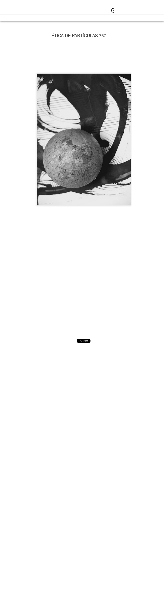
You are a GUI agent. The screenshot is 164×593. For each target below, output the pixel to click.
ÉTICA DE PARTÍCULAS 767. (79, 35)
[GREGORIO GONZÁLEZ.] (38, 8)
